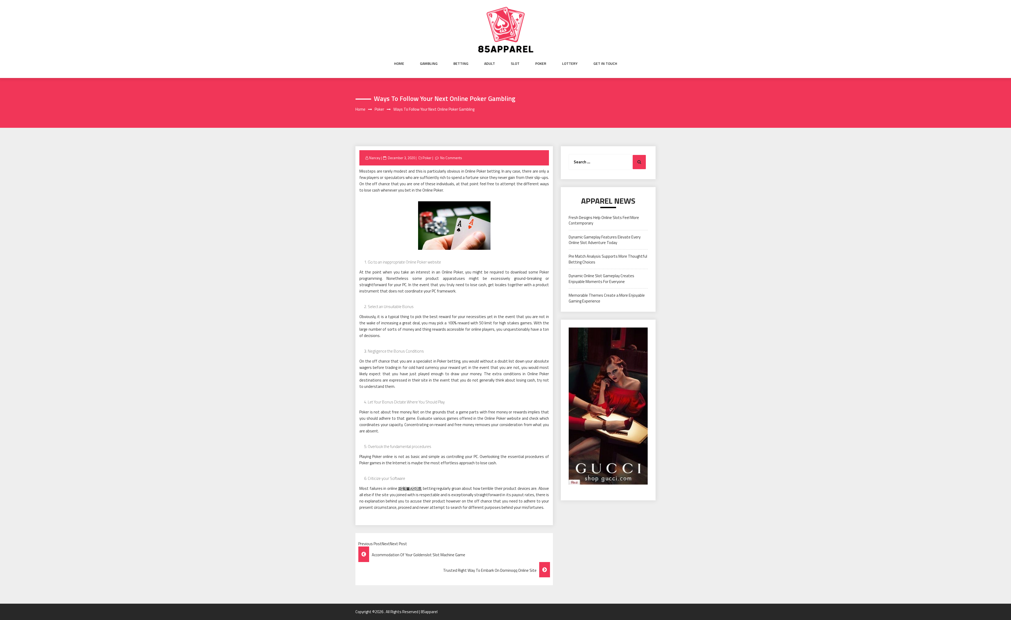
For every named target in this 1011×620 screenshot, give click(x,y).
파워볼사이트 (410, 488)
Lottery (570, 63)
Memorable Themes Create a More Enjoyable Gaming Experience (607, 298)
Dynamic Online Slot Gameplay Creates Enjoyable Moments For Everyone (601, 278)
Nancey (374, 157)
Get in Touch (605, 63)
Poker (540, 63)
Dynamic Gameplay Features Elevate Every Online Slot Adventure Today (605, 240)
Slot (515, 63)
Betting (460, 63)
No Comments (451, 157)
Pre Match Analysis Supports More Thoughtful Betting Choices (608, 259)
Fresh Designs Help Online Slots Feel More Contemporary (604, 220)
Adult (489, 63)
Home (399, 63)
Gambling (429, 63)
